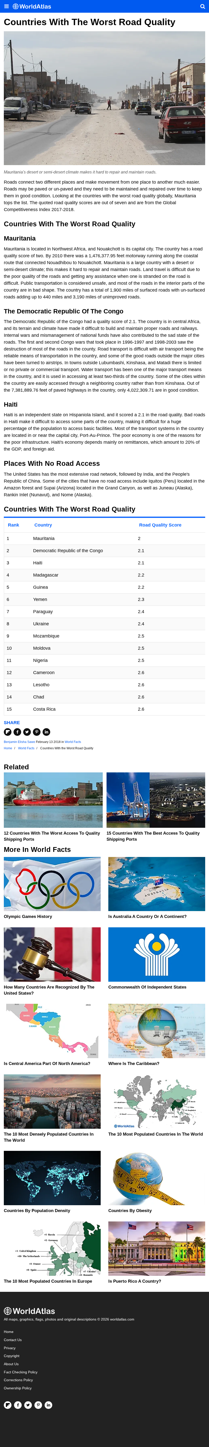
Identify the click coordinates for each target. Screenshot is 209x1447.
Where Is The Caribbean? (133, 1063)
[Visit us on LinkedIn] (48, 1405)
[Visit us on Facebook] (18, 1405)
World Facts (73, 742)
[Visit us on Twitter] (28, 1405)
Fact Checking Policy (20, 1372)
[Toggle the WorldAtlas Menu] (6, 6)
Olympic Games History (28, 916)
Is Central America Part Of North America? (47, 1063)
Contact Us (13, 1340)
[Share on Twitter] (27, 732)
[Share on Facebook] (17, 732)
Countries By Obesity (130, 1210)
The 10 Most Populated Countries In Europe (48, 1281)
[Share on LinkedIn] (46, 732)
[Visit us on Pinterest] (38, 1405)
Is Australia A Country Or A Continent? (147, 916)
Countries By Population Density (37, 1210)
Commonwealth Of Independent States (147, 987)
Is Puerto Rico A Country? (134, 1281)
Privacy (10, 1348)
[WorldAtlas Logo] (34, 6)
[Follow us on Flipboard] (7, 1405)
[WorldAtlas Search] (202, 6)
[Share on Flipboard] (7, 732)
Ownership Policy (18, 1388)
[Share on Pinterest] (37, 732)
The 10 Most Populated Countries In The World (155, 1134)
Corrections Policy (18, 1380)
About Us (11, 1364)
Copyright (11, 1356)
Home (9, 1332)
